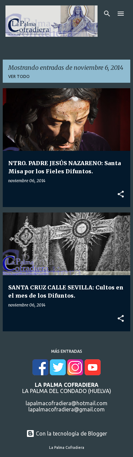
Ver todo (19, 76)
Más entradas (66, 351)
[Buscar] (107, 13)
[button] (121, 194)
